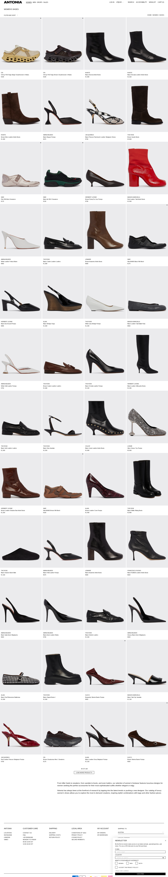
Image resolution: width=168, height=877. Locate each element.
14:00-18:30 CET (28, 844)
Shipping (53, 828)
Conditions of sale (79, 833)
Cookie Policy (77, 837)
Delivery (52, 833)
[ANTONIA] (13, 2)
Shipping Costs (55, 835)
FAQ (24, 835)
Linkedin (7, 837)
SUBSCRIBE (140, 874)
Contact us (27, 833)
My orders (101, 833)
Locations (8, 833)
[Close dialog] (165, 840)
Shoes (161, 15)
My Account (103, 828)
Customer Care (30, 828)
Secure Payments (78, 839)
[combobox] (139, 857)
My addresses (102, 835)
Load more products (84, 772)
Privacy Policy (77, 835)
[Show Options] (163, 857)
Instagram (8, 835)
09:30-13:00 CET (28, 842)
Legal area (77, 828)
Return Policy (54, 837)
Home (149, 15)
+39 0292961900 (28, 837)
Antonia (8, 828)
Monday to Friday (29, 839)
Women (155, 15)
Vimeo (6, 839)
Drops (39, 2)
